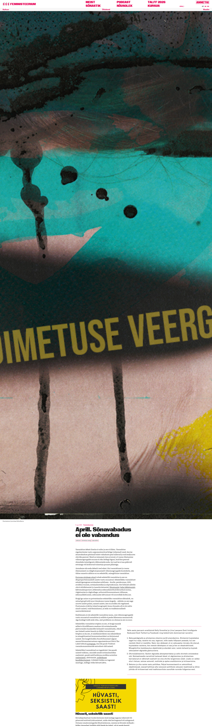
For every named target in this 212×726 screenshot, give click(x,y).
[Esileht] (19, 4)
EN (206, 6)
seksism (78, 540)
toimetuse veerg (86, 540)
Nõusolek (124, 5)
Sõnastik (93, 5)
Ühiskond (106, 9)
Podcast (124, 2)
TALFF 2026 (156, 2)
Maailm (206, 9)
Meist (90, 2)
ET (203, 6)
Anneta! (202, 2)
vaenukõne (95, 540)
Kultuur (6, 9)
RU (208, 6)
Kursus (154, 5)
